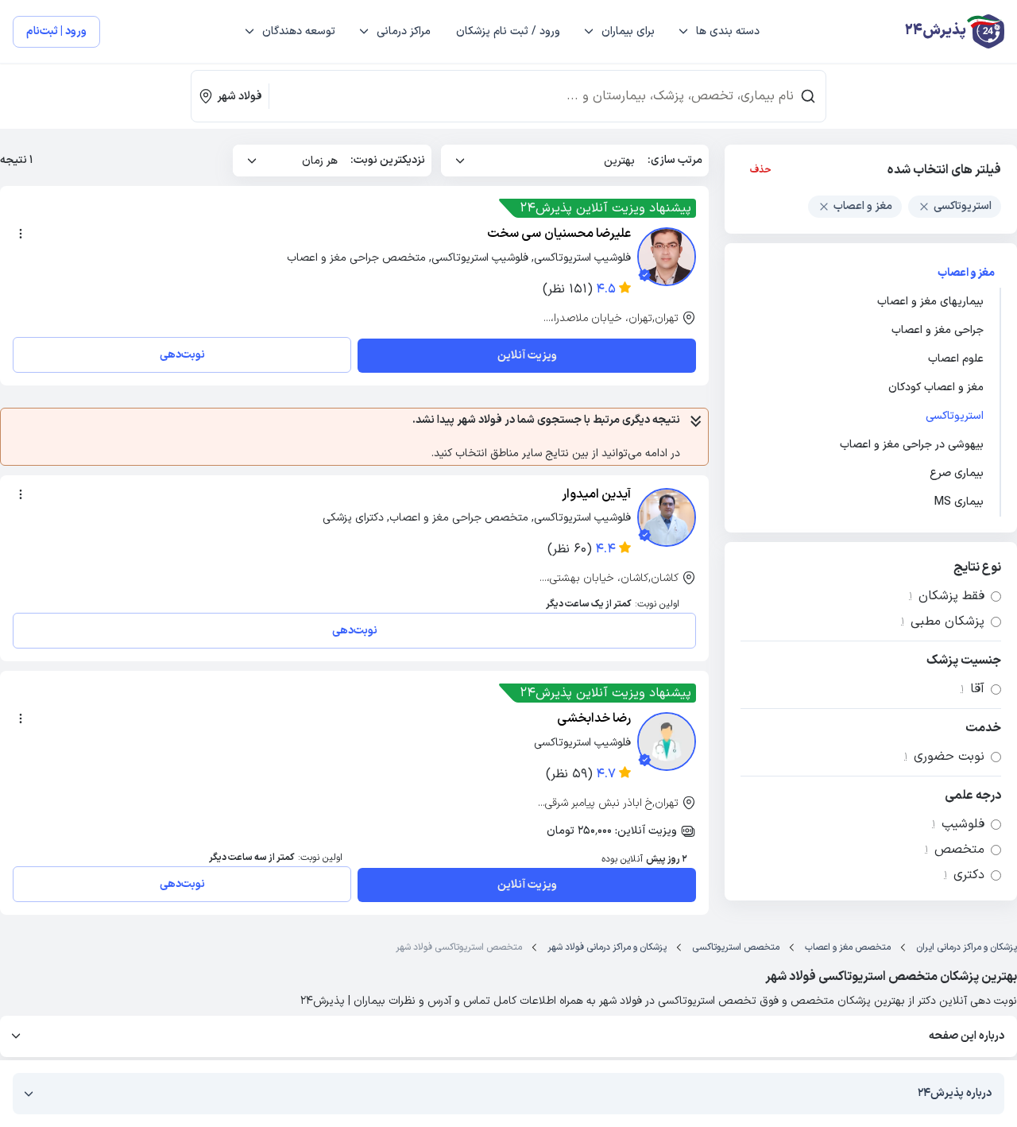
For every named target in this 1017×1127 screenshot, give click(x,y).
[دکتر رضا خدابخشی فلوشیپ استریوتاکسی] (666, 741)
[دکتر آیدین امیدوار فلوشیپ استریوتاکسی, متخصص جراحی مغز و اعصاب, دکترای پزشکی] (666, 517)
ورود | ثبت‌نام (56, 31)
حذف (760, 170)
